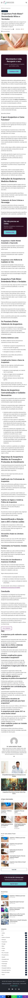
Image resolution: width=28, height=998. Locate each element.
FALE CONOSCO (6, 628)
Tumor (3, 974)
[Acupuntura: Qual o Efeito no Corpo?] (5, 863)
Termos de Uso (16, 983)
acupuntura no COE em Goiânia (16, 754)
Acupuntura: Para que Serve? (16, 843)
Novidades (4, 965)
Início (3, 8)
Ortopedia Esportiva (6, 970)
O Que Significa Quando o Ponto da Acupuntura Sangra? (20, 825)
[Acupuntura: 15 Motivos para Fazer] (7, 806)
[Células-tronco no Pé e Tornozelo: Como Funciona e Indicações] (5, 915)
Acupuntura (7, 8)
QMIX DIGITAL (15, 985)
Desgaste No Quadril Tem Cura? (17, 901)
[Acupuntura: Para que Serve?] (21, 806)
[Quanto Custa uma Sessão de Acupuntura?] (7, 819)
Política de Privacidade (6, 983)
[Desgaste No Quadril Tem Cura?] (5, 903)
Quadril (3, 957)
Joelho (3, 933)
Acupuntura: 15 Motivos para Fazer (17, 837)
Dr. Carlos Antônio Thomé (8, 29)
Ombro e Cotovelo (6, 937)
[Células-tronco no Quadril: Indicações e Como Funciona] (5, 922)
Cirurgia (3, 944)
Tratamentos (4, 961)
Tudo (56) (14, 869)
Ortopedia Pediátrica (6, 968)
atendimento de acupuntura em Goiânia (10, 587)
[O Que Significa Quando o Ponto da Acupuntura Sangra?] (21, 819)
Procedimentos (5, 954)
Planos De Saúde (5, 972)
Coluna (3, 948)
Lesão (3, 950)
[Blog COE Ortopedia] (8, 2)
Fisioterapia (4, 963)
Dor (2, 935)
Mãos (3, 946)
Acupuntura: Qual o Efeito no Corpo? (18, 862)
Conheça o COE (14, 71)
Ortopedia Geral (5, 959)
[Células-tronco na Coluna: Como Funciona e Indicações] (5, 909)
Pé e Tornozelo (5, 952)
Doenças (4, 939)
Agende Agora (14, 883)
